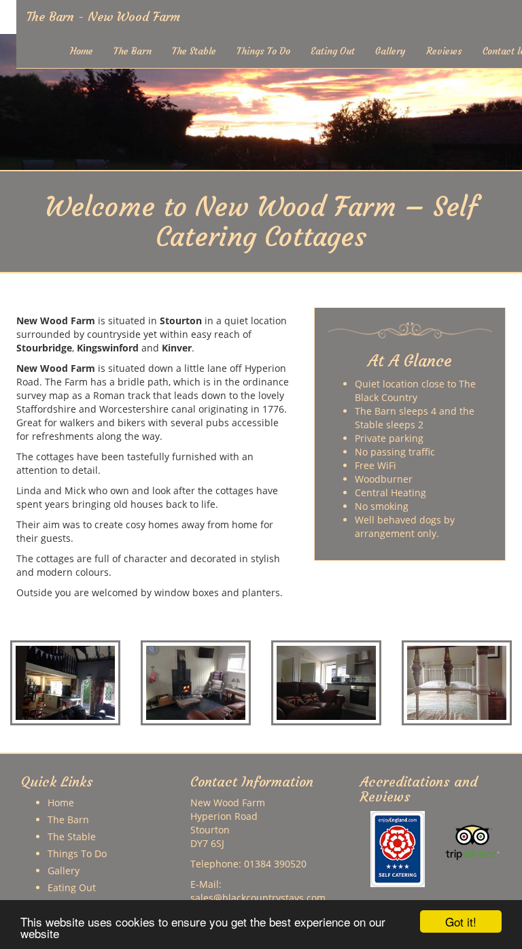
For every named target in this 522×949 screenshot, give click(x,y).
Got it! (460, 921)
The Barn (133, 51)
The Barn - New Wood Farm (103, 16)
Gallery (390, 51)
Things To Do (263, 51)
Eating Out (333, 51)
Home (81, 51)
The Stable (194, 51)
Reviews (444, 51)
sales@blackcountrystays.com (258, 897)
